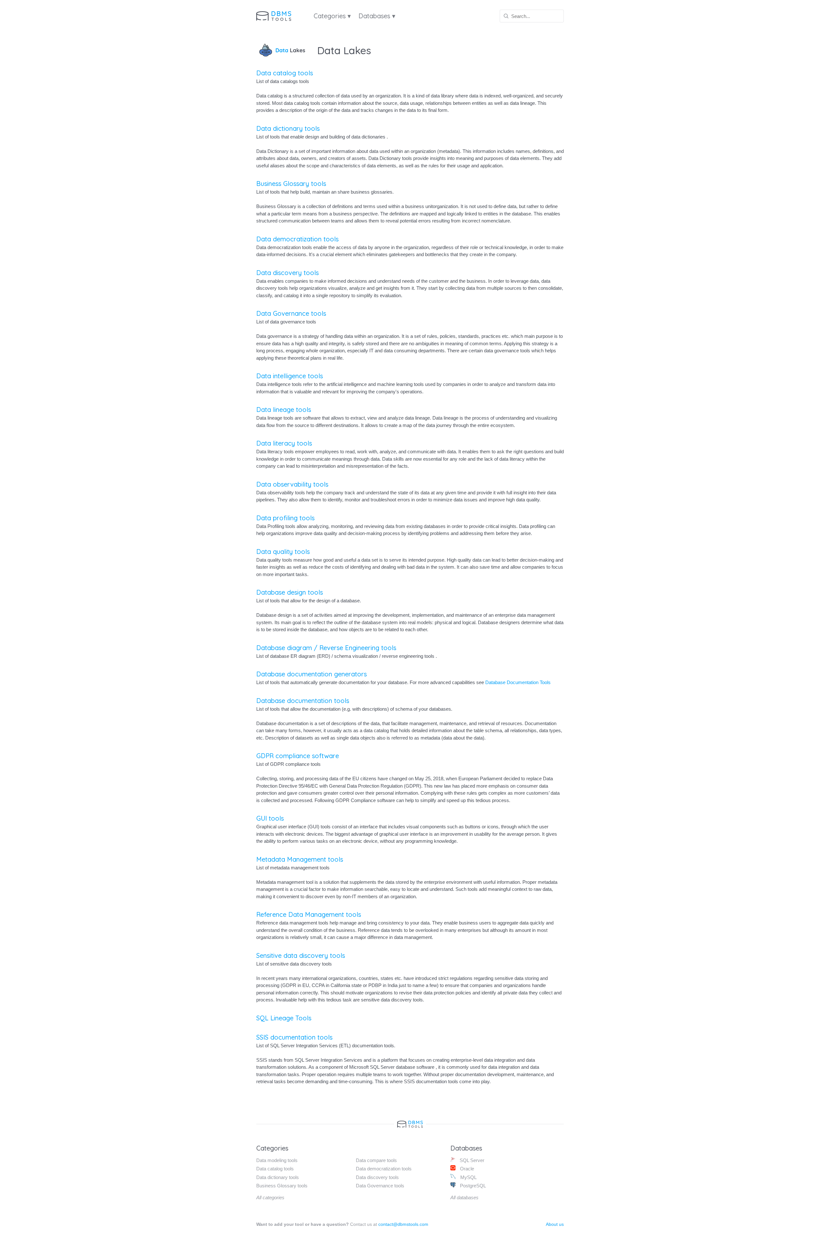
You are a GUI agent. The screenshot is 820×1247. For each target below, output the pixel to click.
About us (555, 1224)
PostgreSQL (472, 1185)
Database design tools (289, 592)
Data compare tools (376, 1160)
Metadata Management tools (299, 859)
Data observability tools (292, 484)
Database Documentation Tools (518, 682)
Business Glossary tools (291, 184)
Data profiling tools (285, 518)
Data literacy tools (284, 443)
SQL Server (471, 1160)
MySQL (468, 1177)
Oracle (466, 1168)
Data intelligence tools (289, 376)
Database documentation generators (311, 674)
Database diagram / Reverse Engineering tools (326, 648)
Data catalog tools (284, 73)
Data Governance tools (291, 313)
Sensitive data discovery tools (300, 955)
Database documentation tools (302, 701)
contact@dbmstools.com (403, 1224)
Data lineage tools (283, 410)
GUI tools (270, 818)
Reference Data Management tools (308, 914)
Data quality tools (283, 552)
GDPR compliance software (297, 756)
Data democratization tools (297, 239)
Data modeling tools (277, 1160)
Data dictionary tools (288, 128)
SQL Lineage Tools (283, 1018)
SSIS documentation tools (294, 1037)
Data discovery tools (287, 273)
